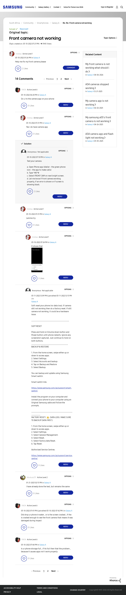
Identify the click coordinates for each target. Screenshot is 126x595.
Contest (56, 7)
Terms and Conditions (47, 588)
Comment (71, 68)
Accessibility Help (12, 588)
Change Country (78, 590)
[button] (75, 53)
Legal (39, 592)
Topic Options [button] (109, 38)
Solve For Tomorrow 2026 (73, 7)
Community (29, 7)
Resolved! (24, 29)
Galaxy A (36, 58)
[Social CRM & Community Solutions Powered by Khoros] (115, 580)
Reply (65, 105)
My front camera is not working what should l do (97, 68)
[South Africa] (12, 7)
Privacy (7, 592)
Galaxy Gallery (43, 7)
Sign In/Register (107, 7)
